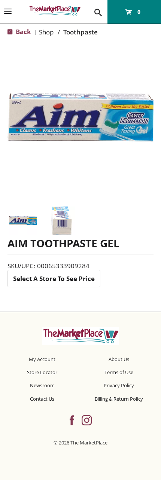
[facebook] (72, 419)
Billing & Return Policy (119, 398)
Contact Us (42, 398)
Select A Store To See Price (54, 278)
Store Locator (42, 372)
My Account (42, 359)
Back (22, 31)
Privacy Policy (119, 385)
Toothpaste (80, 32)
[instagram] (87, 419)
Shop (46, 32)
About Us (119, 359)
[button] (23, 220)
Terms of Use (118, 372)
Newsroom (42, 385)
